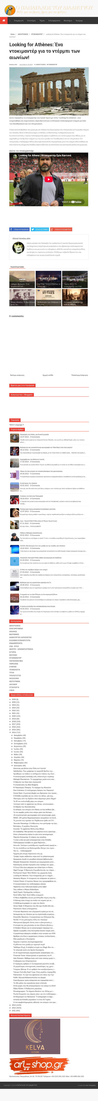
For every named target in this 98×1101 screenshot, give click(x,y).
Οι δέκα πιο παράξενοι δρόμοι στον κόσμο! (33, 570)
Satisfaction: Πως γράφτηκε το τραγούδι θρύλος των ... (33, 771)
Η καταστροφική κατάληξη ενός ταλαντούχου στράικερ (33, 776)
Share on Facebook (21, 229)
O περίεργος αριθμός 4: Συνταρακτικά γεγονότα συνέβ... (34, 964)
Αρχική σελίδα (48, 375)
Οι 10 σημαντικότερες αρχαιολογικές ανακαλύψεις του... (34, 953)
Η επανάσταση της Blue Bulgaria (25, 785)
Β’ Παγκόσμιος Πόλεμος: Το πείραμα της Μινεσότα (32, 787)
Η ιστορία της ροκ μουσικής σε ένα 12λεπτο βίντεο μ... (33, 925)
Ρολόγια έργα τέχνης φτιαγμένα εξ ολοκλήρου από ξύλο (37, 509)
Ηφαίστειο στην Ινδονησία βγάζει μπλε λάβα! (30, 887)
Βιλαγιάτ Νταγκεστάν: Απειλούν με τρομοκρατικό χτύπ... (34, 862)
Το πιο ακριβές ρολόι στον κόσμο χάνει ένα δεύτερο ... (33, 812)
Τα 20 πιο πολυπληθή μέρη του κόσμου (28, 801)
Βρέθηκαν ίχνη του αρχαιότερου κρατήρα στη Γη (35, 582)
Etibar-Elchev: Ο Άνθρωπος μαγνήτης (27, 988)
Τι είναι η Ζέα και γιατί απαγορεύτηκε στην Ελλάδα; (32, 840)
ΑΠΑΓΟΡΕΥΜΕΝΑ (16, 629)
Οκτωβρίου (18, 741)
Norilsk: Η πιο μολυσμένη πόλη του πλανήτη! (30, 920)
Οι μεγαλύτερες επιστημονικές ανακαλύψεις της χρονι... (33, 966)
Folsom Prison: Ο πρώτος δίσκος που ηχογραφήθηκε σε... (35, 881)
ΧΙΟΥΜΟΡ (13, 684)
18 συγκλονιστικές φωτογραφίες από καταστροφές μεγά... (35, 815)
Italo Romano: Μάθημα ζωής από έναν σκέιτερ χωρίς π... (34, 958)
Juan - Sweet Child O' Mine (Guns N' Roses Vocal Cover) (38, 521)
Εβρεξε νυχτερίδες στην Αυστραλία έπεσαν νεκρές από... (34, 931)
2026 (14, 699)
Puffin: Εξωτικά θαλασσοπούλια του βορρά (29, 977)
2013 (14, 1005)
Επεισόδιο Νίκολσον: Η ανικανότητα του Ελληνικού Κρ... (34, 917)
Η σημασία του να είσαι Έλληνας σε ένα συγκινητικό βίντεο (38, 594)
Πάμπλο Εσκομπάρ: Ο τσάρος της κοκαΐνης (29, 837)
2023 (14, 708)
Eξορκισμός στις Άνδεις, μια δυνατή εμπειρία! (34, 434)
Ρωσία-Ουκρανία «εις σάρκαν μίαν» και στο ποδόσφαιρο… (35, 994)
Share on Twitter (42, 229)
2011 (14, 1010)
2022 (14, 710)
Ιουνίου (17, 752)
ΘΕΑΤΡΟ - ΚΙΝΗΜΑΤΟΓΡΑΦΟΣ (21, 649)
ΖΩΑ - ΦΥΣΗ (14, 646)
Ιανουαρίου (18, 766)
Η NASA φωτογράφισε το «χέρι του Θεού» (29, 903)
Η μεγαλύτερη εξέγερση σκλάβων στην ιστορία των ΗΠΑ (34, 933)
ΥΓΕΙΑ (11, 673)
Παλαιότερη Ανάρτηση (79, 375)
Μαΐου (16, 754)
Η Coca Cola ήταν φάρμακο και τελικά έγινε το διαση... (33, 867)
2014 (14, 732)
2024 (14, 705)
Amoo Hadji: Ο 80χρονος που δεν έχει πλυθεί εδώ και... (34, 906)
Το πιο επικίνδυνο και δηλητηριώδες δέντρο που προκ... (34, 848)
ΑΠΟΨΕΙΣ (13, 632)
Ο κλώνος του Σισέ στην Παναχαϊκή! (31, 496)
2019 (14, 719)
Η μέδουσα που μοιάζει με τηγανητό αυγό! (29, 944)
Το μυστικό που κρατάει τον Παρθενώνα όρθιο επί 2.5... (34, 820)
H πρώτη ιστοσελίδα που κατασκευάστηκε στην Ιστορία (37, 606)
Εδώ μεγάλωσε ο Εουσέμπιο (24, 939)
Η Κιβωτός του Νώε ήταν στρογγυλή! (27, 782)
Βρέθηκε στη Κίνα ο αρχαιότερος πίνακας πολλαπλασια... (34, 936)
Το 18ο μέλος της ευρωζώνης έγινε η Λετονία (30, 983)
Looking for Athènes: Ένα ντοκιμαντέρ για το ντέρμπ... (33, 876)
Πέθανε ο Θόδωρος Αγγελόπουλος (31, 533)
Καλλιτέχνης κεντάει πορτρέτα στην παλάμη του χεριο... (34, 865)
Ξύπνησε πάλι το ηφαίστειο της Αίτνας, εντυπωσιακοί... (34, 804)
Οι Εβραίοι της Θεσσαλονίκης (24, 807)
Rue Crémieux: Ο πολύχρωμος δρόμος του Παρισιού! (33, 790)
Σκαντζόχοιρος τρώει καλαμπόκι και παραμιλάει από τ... (34, 980)
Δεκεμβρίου (18, 735)
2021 (14, 713)
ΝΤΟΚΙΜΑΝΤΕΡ (52, 64)
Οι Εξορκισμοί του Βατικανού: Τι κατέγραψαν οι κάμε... (33, 997)
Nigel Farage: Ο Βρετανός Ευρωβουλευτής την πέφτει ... (34, 870)
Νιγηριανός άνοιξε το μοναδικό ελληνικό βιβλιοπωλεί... (33, 859)
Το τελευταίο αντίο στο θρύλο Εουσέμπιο (28, 950)
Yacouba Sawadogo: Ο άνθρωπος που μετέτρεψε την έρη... (35, 823)
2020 (14, 716)
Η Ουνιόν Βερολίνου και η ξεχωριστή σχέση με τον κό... (34, 911)
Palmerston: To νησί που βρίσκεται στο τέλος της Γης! (33, 975)
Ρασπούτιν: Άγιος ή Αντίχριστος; (25, 909)
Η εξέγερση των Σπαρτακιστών (24, 961)
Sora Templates (90, 1085)
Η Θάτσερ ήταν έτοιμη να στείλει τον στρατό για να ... (33, 900)
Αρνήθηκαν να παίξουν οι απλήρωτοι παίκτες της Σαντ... (34, 774)
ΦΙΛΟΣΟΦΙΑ (14, 678)
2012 (14, 1008)
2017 (14, 724)
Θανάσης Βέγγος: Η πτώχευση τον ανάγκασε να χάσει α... (35, 878)
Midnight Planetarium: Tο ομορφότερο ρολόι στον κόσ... (34, 779)
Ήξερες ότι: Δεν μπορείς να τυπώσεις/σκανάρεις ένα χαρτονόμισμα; (41, 471)
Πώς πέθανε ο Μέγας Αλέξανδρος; (26, 889)
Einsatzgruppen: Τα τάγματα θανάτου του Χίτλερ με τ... (33, 991)
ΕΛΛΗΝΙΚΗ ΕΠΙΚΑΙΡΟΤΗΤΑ (19, 640)
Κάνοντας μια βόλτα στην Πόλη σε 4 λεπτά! (29, 768)
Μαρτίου (17, 760)
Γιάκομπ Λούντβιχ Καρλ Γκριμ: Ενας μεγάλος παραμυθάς (34, 972)
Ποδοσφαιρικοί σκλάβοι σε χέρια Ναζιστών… (30, 843)
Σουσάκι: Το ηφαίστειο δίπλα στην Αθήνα (28, 829)
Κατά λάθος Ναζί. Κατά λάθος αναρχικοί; (28, 895)
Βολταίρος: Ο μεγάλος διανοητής (25, 826)
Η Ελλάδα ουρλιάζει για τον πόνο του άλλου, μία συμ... (33, 796)
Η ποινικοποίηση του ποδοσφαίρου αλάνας (29, 884)
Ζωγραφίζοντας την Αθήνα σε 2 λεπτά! (32, 459)
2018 (14, 721)
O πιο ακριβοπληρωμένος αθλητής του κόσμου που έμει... (35, 1002)
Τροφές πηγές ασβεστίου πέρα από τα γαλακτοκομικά (33, 856)
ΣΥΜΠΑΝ (12, 667)
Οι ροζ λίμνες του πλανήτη (28, 483)
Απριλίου (17, 757)
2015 (14, 730)
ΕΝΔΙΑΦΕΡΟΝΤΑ (15, 643)
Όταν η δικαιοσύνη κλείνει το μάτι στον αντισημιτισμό (33, 834)
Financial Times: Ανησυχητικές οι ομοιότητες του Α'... (33, 955)
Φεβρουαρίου (19, 763)
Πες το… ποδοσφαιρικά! (22, 851)
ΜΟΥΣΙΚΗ (13, 655)
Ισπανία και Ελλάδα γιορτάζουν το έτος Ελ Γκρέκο (32, 1000)
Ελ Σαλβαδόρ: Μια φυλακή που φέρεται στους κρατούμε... (35, 832)
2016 (14, 727)
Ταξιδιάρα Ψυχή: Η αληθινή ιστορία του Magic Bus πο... (34, 947)
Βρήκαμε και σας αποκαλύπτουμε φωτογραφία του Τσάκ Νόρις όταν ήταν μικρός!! (46, 447)
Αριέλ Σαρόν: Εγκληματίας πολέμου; (26, 892)
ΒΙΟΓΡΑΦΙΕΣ (14, 634)
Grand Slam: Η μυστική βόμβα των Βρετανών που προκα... (35, 793)
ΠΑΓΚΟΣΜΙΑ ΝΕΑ (16, 661)
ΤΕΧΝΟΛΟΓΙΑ (14, 670)
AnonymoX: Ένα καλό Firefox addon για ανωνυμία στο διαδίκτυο (40, 558)
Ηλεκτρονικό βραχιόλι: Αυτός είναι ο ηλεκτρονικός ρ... (33, 922)
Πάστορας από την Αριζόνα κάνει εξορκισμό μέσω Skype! (34, 799)
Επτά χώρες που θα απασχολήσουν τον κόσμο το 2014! (34, 986)
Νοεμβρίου (18, 738)
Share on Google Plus (63, 229)
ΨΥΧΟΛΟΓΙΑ (14, 687)
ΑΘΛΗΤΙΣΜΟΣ (41, 64)
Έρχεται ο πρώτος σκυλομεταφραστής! (28, 942)
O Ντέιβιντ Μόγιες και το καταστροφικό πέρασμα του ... (34, 928)
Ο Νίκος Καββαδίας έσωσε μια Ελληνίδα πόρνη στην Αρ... (35, 898)
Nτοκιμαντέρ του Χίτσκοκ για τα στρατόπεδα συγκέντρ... (34, 914)
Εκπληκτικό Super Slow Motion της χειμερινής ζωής (32, 873)
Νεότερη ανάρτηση (17, 375)
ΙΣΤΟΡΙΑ (12, 652)
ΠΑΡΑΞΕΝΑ (13, 664)
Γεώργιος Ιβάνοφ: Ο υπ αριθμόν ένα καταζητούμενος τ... (34, 969)
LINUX (11, 690)
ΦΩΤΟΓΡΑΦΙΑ (14, 681)
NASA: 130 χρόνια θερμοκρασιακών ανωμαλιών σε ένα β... (35, 818)
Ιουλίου (17, 749)
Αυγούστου (18, 746)
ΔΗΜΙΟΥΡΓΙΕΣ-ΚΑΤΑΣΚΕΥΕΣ (20, 637)
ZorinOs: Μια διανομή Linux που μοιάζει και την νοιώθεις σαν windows (42, 546)
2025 (14, 702)
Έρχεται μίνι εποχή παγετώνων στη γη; (28, 854)
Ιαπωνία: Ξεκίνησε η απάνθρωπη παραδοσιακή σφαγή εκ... (35, 845)
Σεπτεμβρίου (19, 743)
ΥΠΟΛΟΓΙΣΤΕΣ (15, 676)
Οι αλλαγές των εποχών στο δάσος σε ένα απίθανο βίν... (34, 809)
